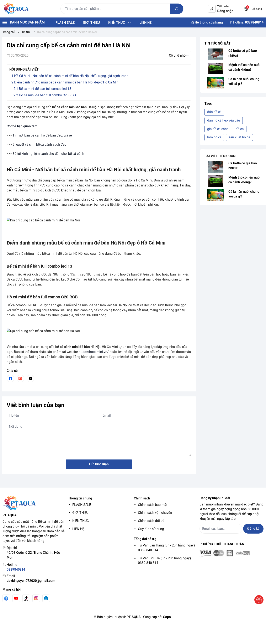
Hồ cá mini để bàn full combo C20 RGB (47, 95)
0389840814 (16, 569)
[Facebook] (6, 598)
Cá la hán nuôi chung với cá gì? (243, 81)
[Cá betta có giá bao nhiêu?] (215, 54)
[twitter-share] (30, 378)
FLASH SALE (81, 505)
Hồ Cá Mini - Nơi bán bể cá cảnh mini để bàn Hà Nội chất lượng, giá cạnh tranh (71, 76)
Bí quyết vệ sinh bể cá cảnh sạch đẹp (39, 144)
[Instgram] (36, 598)
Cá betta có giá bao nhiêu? (242, 53)
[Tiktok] (26, 598)
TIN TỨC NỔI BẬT (217, 43)
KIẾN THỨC (80, 521)
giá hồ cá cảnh (218, 129)
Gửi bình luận (99, 464)
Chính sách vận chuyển (155, 513)
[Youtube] (16, 598)
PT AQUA (134, 617)
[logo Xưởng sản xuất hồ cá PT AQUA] (34, 503)
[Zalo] (46, 598)
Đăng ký (253, 528)
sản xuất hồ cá (239, 137)
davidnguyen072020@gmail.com (31, 581)
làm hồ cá (214, 137)
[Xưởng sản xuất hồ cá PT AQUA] (15, 8)
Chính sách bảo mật (152, 505)
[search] (176, 9)
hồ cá (240, 129)
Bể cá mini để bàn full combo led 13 (45, 89)
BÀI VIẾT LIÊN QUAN (219, 156)
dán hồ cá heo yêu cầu (223, 120)
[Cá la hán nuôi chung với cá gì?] (215, 82)
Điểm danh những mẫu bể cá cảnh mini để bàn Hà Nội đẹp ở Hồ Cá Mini (66, 82)
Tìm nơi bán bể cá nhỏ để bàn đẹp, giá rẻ (42, 135)
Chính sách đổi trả (151, 521)
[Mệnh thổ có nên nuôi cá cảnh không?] (215, 68)
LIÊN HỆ (78, 529)
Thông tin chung (80, 498)
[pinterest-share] (20, 378)
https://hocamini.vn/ (94, 352)
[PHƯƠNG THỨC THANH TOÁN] (232, 553)
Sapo (167, 617)
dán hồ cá (214, 112)
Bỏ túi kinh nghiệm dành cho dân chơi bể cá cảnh (48, 154)
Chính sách (142, 498)
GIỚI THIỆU (80, 513)
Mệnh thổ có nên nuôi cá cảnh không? (244, 67)
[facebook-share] (10, 378)
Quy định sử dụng (151, 529)
